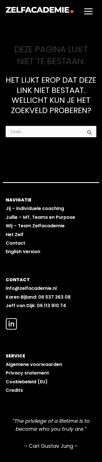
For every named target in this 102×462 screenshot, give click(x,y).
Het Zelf (15, 234)
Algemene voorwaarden (34, 364)
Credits (14, 390)
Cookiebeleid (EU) (27, 381)
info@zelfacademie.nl (31, 288)
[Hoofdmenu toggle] (88, 11)
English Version (23, 251)
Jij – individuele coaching (35, 208)
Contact (15, 243)
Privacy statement (27, 373)
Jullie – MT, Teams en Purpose (40, 217)
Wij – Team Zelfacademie (35, 225)
